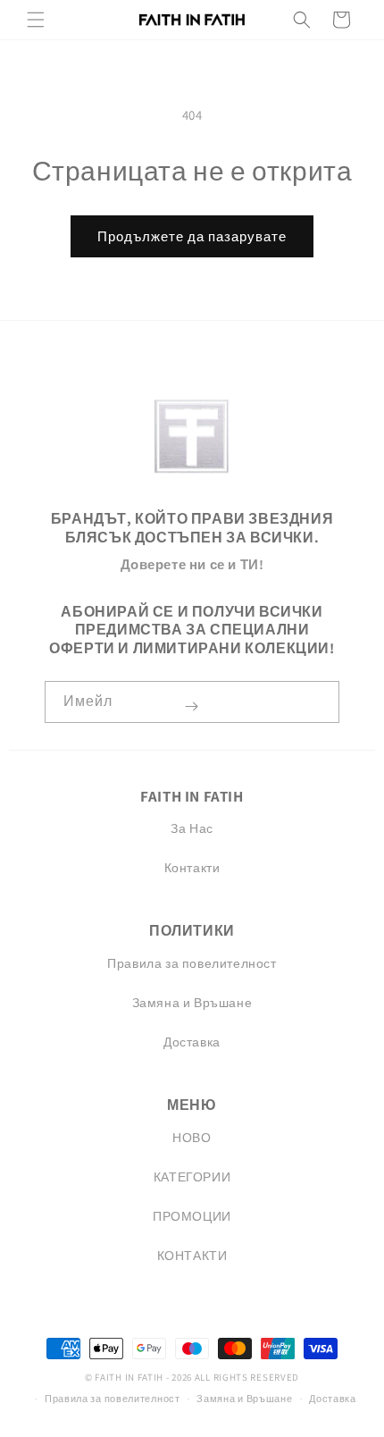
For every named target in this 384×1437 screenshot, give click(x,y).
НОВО (191, 1138)
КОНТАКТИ (192, 1256)
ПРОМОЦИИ (192, 1216)
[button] (35, 19)
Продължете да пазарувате (192, 236)
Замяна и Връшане (192, 1003)
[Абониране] (191, 706)
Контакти (192, 868)
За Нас (192, 828)
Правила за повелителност (191, 963)
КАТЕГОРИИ (192, 1177)
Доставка (192, 1042)
